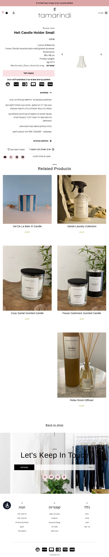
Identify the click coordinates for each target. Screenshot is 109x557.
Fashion (54, 518)
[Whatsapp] (45, 477)
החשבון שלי (22, 531)
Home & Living (37, 65)
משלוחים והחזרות (22, 522)
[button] (101, 54)
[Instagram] (57, 477)
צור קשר (87, 526)
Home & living (54, 522)
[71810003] (81, 50)
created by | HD (54, 555)
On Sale (54, 526)
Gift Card (54, 531)
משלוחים (44, 92)
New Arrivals (17, 65)
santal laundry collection (81, 226)
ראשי (87, 514)
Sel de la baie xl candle (27, 226)
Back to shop (54, 425)
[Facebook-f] (64, 477)
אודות (87, 518)
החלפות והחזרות (40, 140)
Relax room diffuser (82, 400)
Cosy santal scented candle (27, 313)
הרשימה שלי (22, 514)
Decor (26, 65)
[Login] (13, 13)
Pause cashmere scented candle (81, 313)
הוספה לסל (29, 73)
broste (46, 28)
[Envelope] (51, 477)
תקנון (22, 526)
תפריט (100, 13)
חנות (87, 522)
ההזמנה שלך (22, 518)
